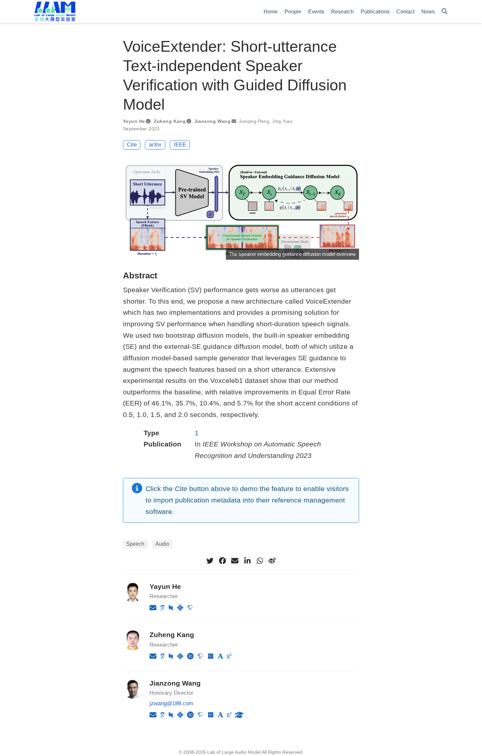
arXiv (155, 145)
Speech (135, 544)
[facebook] (222, 561)
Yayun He (134, 121)
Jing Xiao (282, 121)
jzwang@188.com (171, 703)
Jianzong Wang (212, 121)
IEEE (180, 145)
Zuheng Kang (170, 121)
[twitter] (210, 561)
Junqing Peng (254, 121)
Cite (132, 145)
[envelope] (235, 561)
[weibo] (272, 561)
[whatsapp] (260, 561)
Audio (162, 544)
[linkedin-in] (247, 561)
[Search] (445, 11)
